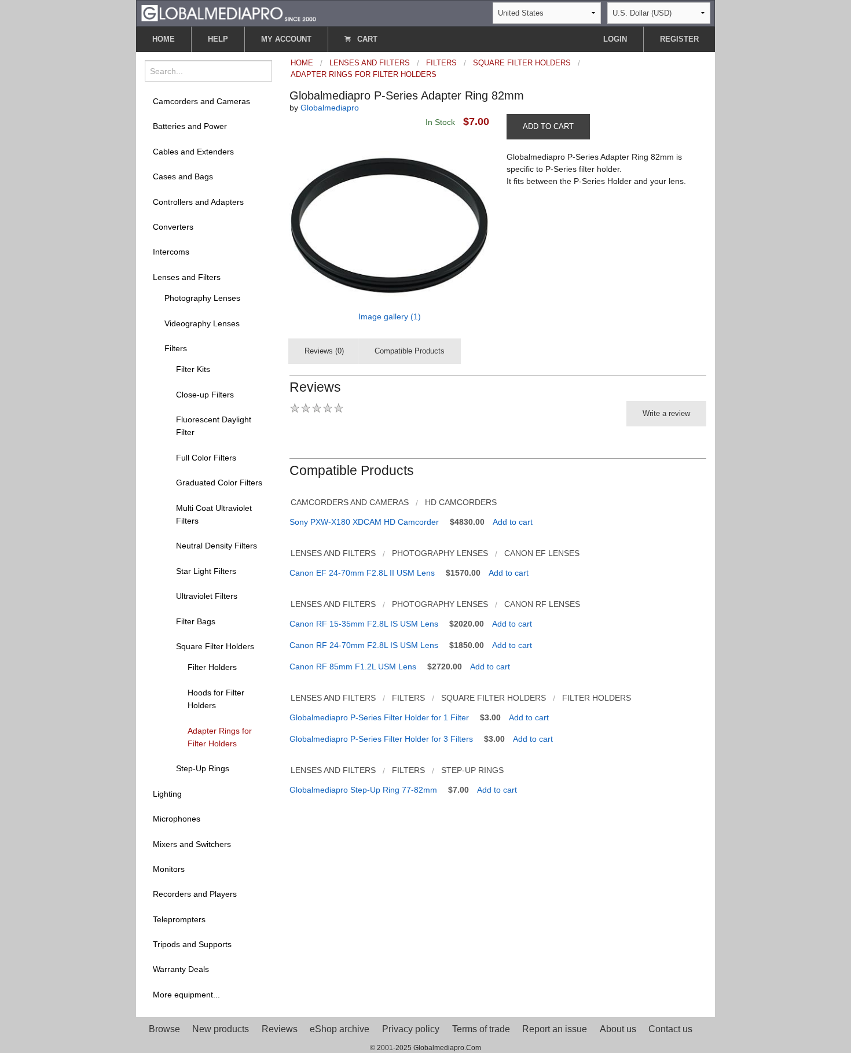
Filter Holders (212, 667)
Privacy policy (410, 1029)
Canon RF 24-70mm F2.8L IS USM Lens (363, 645)
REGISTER (679, 39)
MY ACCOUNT (286, 39)
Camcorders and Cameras (201, 101)
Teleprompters (179, 919)
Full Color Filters (206, 457)
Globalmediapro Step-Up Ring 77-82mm (363, 789)
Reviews (280, 1029)
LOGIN (615, 39)
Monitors (169, 869)
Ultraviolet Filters (206, 596)
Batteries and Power (190, 126)
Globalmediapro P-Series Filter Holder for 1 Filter (379, 717)
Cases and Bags (183, 176)
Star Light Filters (206, 571)
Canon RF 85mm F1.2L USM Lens (352, 666)
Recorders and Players (195, 894)
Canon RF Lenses (542, 604)
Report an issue (554, 1029)
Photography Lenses (202, 298)
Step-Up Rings (202, 768)
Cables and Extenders (193, 151)
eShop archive (339, 1029)
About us (618, 1029)
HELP (218, 39)
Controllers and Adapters (198, 202)
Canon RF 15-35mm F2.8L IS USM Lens (363, 623)
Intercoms (171, 251)
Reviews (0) (324, 351)
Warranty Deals (181, 969)
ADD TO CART (548, 126)
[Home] (228, 12)
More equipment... (186, 994)
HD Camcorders (461, 502)
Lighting (167, 793)
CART (366, 39)
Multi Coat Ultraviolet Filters (214, 514)
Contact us (670, 1029)
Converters (173, 226)
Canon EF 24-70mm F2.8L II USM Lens (362, 572)
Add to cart (513, 521)
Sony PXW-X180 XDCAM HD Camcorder (364, 521)
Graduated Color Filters (219, 482)
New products (220, 1029)
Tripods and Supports (192, 944)
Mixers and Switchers (192, 844)
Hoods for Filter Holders (216, 699)
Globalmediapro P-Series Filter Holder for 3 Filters (381, 738)
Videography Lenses (202, 323)
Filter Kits (193, 369)
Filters (175, 348)
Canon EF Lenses (541, 553)
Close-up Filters (205, 394)
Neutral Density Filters (216, 545)
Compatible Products (410, 351)
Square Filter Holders (215, 646)
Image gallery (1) (389, 316)
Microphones (176, 818)
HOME (163, 39)
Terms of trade (481, 1029)
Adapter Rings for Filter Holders (220, 737)
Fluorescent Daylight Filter (213, 426)
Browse (164, 1029)
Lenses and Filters (187, 277)
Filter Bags (195, 621)
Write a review (666, 413)
